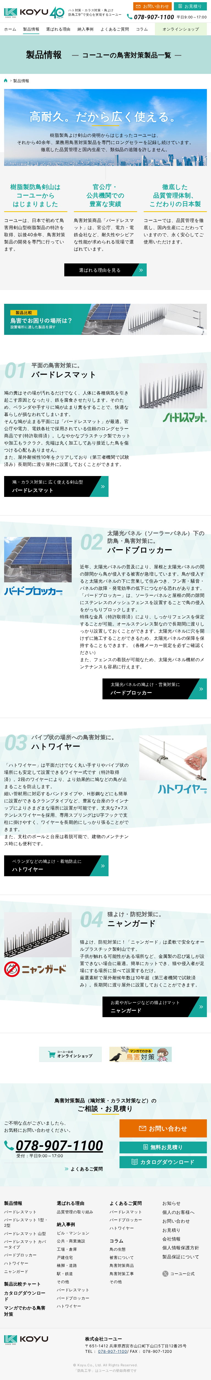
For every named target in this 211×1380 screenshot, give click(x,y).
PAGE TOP (198, 1367)
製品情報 (13, 1203)
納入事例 (66, 1224)
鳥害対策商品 (122, 1265)
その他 (63, 1281)
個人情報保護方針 (180, 1247)
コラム (116, 1240)
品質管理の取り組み (75, 1211)
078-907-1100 (59, 1146)
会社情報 (171, 1239)
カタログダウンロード (167, 1162)
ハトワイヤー (16, 1263)
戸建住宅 (65, 1257)
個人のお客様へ (178, 1212)
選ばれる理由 (71, 1203)
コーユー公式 (182, 1273)
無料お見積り (167, 1147)
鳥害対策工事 (122, 1273)
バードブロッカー (20, 1255)
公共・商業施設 (71, 1241)
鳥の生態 (118, 1249)
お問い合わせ (156, 6)
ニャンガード (16, 1271)
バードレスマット (20, 1211)
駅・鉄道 (65, 1273)
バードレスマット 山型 (25, 1233)
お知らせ (171, 1203)
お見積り (193, 6)
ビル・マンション (73, 1233)
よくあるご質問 (87, 1169)
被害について (122, 1257)
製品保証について (180, 1256)
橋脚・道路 (67, 1265)
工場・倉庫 (67, 1249)
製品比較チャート (22, 1284)
